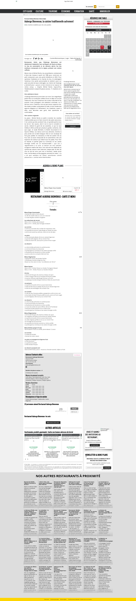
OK (118, 6)
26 (95, 50)
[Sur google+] (39, 58)
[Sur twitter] (36, 58)
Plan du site (46, 599)
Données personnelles (55, 599)
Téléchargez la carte (53, 206)
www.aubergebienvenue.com (33, 365)
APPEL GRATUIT (99, 23)
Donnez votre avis (53, 422)
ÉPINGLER (74, 412)
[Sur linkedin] (42, 58)
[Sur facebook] (33, 58)
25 (91, 50)
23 (109, 46)
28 (102, 50)
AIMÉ (75, 408)
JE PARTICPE (94, 445)
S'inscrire (73, 126)
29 (105, 50)
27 (98, 50)
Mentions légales (63, 599)
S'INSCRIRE (107, 468)
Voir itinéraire (77, 355)
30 (109, 50)
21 (102, 46)
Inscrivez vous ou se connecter (86, 599)
